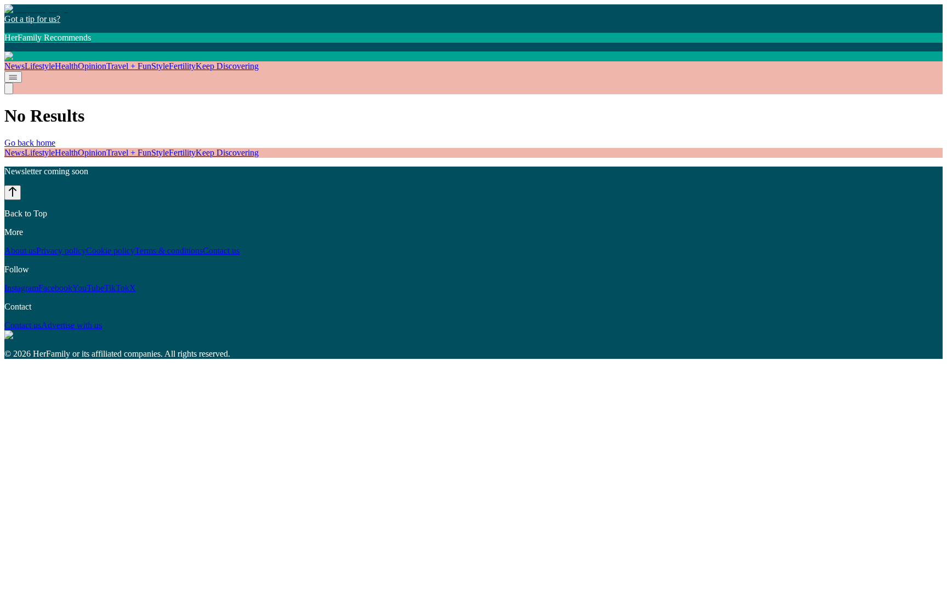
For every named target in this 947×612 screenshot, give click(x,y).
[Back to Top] (12, 192)
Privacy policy (61, 250)
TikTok (116, 288)
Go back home (29, 142)
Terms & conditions (169, 250)
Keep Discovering (227, 66)
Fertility (182, 66)
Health (66, 66)
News (14, 66)
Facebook (55, 288)
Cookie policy (110, 250)
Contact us (221, 250)
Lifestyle (40, 66)
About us (20, 250)
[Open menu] (13, 77)
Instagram (21, 288)
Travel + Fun (128, 66)
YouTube (88, 288)
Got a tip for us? (32, 19)
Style (160, 66)
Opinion (92, 66)
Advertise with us (71, 325)
